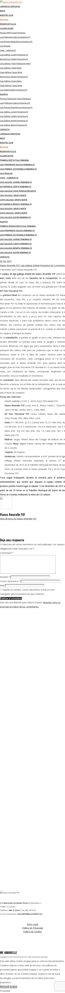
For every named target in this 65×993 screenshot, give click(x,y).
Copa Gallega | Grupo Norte (13, 200)
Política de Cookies (32, 931)
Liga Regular (6, 173)
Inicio (2, 138)
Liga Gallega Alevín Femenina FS (15, 217)
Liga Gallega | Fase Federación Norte (18, 191)
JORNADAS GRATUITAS (10, 134)
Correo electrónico (10, 581)
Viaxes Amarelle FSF (10, 265)
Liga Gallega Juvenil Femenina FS (16, 182)
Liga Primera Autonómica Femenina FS (18, 169)
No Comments (57, 265)
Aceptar (13, 987)
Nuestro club (6, 143)
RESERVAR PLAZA (8, 151)
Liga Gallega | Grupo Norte (13, 195)
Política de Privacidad (32, 927)
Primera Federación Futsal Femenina (18, 226)
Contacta (5, 257)
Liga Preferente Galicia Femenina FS (17, 165)
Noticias (4, 147)
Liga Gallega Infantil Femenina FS (16, 248)
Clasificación (6, 156)
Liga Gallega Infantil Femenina (35, 265)
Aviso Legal (32, 924)
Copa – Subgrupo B (9, 178)
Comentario (6, 552)
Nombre (5, 577)
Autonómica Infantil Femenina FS (16, 204)
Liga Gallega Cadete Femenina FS (16, 244)
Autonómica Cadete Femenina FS (15, 187)
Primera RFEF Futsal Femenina (14, 160)
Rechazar (4, 987)
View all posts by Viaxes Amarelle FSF (18, 518)
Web (2, 585)
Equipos (4, 222)
